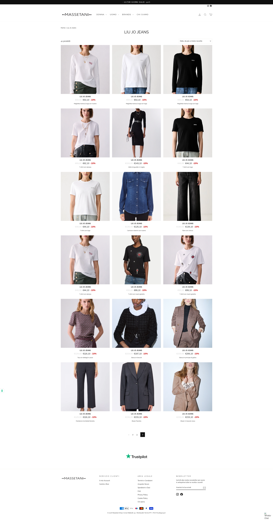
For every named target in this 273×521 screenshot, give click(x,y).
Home (63, 28)
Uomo (113, 15)
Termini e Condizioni (145, 481)
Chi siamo (141, 502)
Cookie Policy (143, 498)
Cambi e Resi (104, 484)
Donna (101, 15)
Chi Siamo (143, 15)
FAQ (139, 491)
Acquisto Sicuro (143, 484)
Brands (127, 15)
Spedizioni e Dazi (144, 488)
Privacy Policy (143, 495)
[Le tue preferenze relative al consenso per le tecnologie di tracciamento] (2, 391)
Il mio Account (104, 481)
